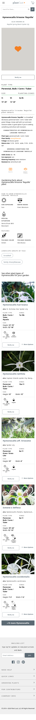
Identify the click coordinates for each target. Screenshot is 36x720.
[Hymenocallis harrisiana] (18, 312)
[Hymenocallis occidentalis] (18, 583)
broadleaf (7, 255)
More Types (25, 172)
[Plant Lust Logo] (19, 3)
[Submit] (32, 9)
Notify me (18, 77)
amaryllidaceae (16, 138)
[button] (29, 9)
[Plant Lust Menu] (3, 3)
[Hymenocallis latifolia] (18, 380)
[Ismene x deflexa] (18, 515)
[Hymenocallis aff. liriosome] (18, 447)
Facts (10, 172)
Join (29, 655)
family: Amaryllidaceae (12, 262)
